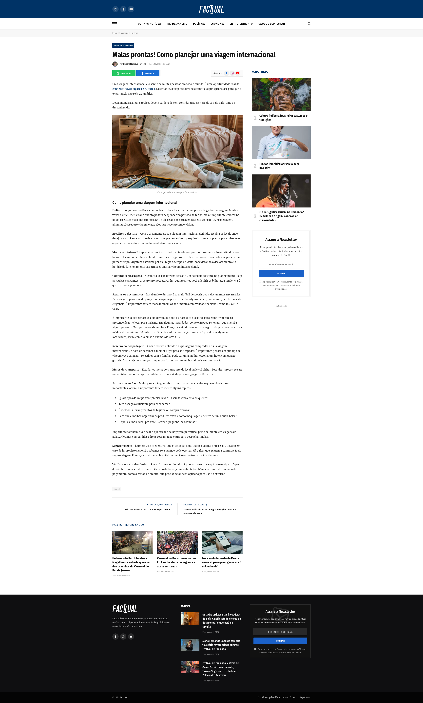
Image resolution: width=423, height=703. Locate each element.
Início (114, 33)
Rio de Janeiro (177, 23)
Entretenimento (241, 23)
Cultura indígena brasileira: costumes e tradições (283, 118)
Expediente (305, 697)
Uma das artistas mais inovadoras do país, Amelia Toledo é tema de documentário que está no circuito (221, 620)
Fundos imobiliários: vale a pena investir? (279, 166)
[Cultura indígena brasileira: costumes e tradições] (281, 94)
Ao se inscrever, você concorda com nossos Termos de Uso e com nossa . (283, 285)
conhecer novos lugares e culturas (133, 89)
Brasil (117, 489)
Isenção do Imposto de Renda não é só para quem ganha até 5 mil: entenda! (221, 562)
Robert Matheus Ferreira (134, 63)
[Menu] (114, 23)
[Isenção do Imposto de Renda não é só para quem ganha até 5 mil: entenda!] (222, 542)
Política (199, 23)
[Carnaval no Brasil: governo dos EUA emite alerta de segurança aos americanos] (177, 542)
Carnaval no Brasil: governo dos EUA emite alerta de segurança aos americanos (176, 562)
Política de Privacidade (290, 652)
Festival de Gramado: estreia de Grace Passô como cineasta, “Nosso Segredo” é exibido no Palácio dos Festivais (220, 669)
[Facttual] (211, 9)
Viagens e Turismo (129, 33)
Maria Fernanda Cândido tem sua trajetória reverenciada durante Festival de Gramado (221, 645)
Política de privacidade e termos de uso (277, 697)
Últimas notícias (150, 23)
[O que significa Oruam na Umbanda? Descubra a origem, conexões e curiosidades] (281, 190)
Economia (217, 23)
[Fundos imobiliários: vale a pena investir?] (281, 142)
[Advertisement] (281, 331)
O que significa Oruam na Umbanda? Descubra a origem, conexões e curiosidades (281, 216)
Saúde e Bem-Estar (271, 23)
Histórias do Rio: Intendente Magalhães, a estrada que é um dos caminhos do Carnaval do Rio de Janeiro (131, 564)
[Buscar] (309, 23)
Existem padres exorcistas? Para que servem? (148, 509)
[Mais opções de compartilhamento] (163, 73)
